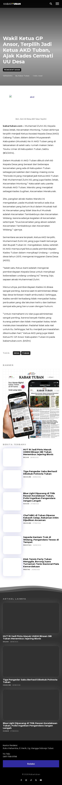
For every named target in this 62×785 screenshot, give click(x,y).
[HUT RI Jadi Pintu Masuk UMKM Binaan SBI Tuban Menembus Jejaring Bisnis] (12, 457)
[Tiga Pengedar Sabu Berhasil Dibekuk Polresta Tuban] (12, 479)
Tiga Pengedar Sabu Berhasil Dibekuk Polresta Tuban (40, 472)
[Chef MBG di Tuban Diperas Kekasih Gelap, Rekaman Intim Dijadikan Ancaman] (12, 523)
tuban (25, 353)
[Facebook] (21, 780)
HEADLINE (27, 477)
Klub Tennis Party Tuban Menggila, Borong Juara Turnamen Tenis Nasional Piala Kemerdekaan (41, 563)
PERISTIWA (27, 545)
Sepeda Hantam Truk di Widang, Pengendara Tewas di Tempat (41, 539)
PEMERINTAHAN (12, 70)
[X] (36, 780)
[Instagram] (26, 780)
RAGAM (26, 457)
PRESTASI (26, 569)
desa (16, 353)
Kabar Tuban (23, 76)
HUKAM (26, 504)
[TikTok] (31, 780)
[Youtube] (41, 780)
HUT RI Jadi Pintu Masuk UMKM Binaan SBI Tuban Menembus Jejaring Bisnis (38, 452)
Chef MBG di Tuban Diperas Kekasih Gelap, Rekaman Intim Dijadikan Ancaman (41, 518)
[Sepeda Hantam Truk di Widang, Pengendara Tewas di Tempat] (12, 545)
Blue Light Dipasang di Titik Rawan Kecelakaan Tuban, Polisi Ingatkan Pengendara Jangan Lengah (39, 497)
